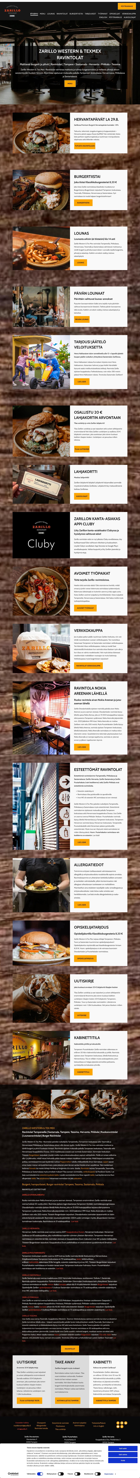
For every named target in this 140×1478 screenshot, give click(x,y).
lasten (79, 1259)
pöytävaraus (44, 1178)
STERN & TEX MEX (45, 1128)
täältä (92, 1175)
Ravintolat (85, 1168)
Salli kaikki (123, 1448)
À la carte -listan (105, 1335)
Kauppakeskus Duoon (75, 1232)
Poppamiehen (65, 1162)
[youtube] (118, 1427)
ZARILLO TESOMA (29, 1316)
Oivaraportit (41, 1423)
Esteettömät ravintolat (60, 1423)
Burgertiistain (34, 1155)
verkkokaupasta (89, 1172)
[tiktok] (121, 1427)
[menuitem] (33, 14)
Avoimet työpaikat (79, 1423)
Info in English (98, 1426)
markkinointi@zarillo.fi (22, 1426)
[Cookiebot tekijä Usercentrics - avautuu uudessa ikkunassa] (13, 1474)
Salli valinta (123, 1454)
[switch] (61, 1474)
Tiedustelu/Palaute (99, 1423)
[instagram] (121, 1423)
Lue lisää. (75, 1221)
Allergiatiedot (41, 1426)
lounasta (32, 1168)
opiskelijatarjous (45, 1287)
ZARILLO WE (28, 1128)
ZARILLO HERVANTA (30, 1228)
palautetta (78, 1178)
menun (51, 1284)
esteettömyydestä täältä (49, 1175)
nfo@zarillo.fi (22, 1429)
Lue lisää (52, 1291)
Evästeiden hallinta (22, 1423)
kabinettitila (34, 1262)
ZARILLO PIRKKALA (30, 1297)
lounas (56, 1335)
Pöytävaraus (60, 1426)
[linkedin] (125, 1423)
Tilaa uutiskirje (60, 1429)
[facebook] (118, 1423)
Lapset (105, 1162)
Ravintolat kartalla (41, 1428)
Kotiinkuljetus (80, 1426)
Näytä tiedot (108, 1474)
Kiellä (123, 1460)
